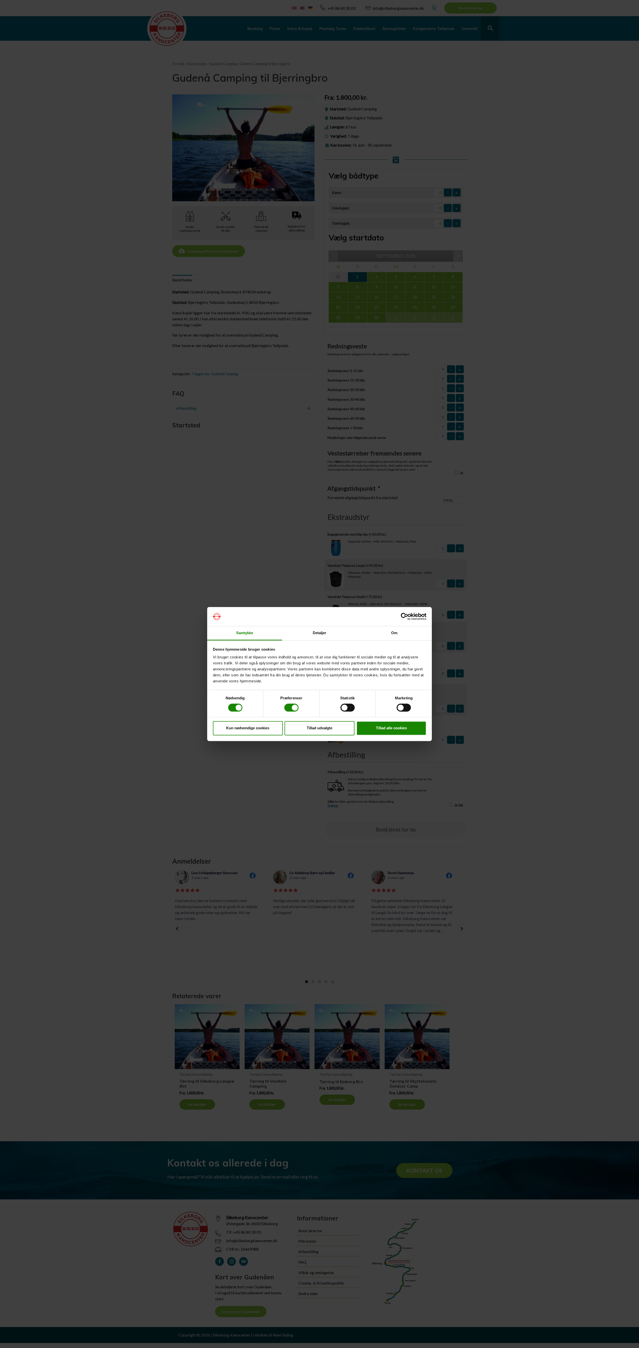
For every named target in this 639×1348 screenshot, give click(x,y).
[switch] (291, 708)
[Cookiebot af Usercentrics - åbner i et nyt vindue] (404, 616)
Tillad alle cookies (391, 728)
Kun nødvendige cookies (247, 728)
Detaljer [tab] (319, 633)
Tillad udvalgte (319, 728)
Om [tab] (394, 633)
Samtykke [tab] (244, 633)
